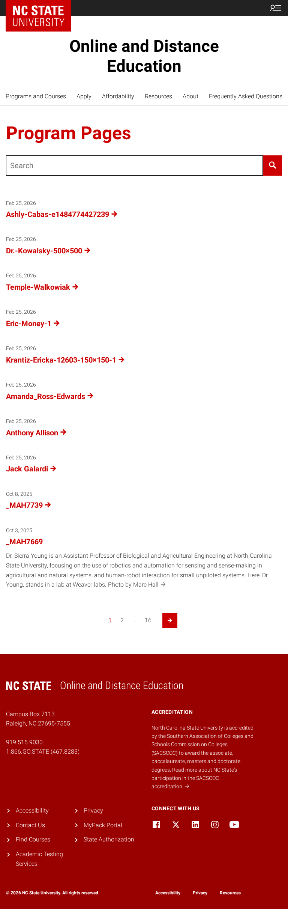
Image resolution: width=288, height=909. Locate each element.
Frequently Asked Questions (245, 96)
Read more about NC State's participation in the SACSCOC (194, 778)
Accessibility (32, 810)
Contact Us (30, 825)
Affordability (118, 96)
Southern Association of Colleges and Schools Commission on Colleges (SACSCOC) (203, 744)
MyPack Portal (103, 825)
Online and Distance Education (144, 56)
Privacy (93, 810)
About (190, 96)
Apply (84, 96)
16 (148, 620)
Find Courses (33, 839)
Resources (158, 96)
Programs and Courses (36, 96)
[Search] (272, 165)
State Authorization (109, 839)
